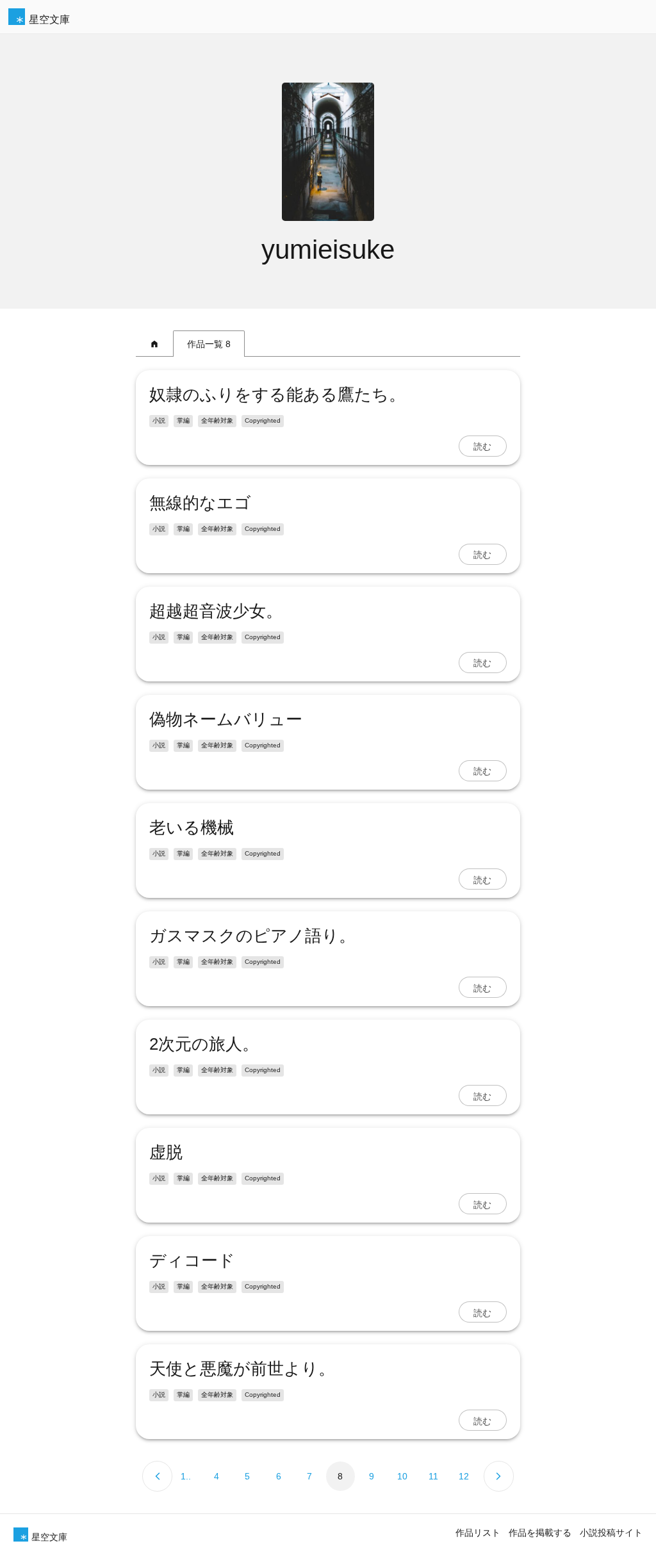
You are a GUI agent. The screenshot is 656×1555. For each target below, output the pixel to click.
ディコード (192, 1260)
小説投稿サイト (611, 1532)
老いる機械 (191, 827)
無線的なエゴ (200, 503)
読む (482, 445)
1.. (186, 1476)
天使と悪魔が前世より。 (242, 1369)
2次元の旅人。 (204, 1044)
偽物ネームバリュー (225, 719)
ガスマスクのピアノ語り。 (252, 936)
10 (402, 1476)
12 (464, 1476)
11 (433, 1476)
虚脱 (166, 1152)
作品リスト (477, 1532)
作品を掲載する (540, 1532)
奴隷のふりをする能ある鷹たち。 (277, 394)
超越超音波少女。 (216, 611)
